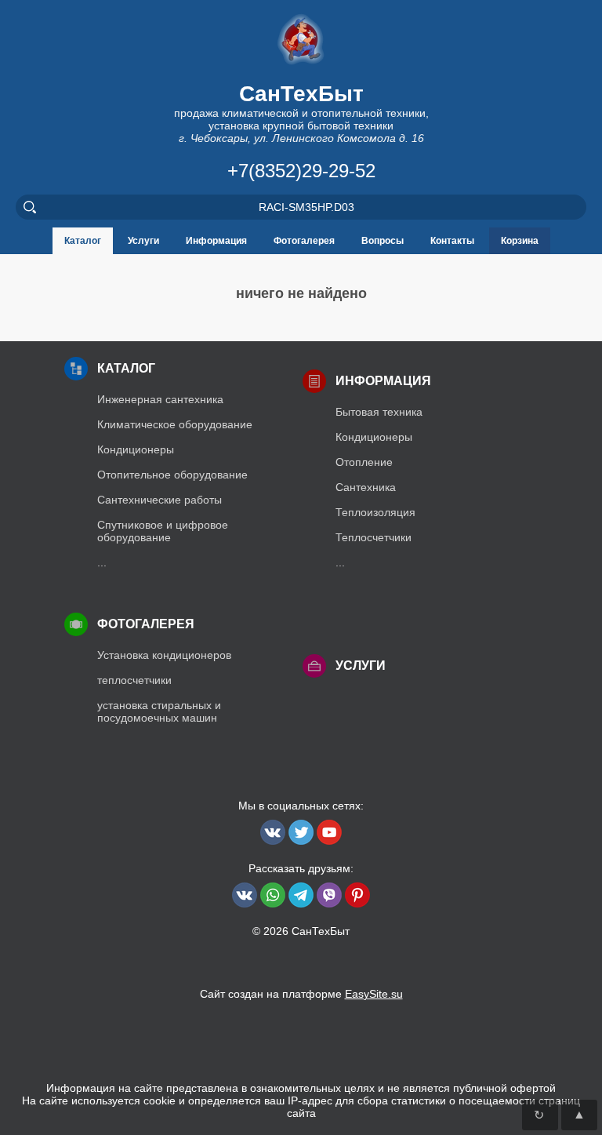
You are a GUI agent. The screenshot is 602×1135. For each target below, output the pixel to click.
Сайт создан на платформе (301, 994)
